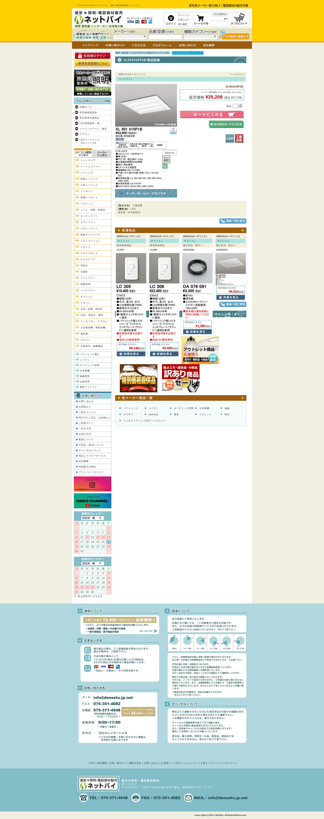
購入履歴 (182, 24)
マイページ (183, 15)
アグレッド (205, 414)
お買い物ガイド (118, 763)
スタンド (86, 247)
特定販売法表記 (87, 466)
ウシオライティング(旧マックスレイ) (144, 420)
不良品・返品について (91, 445)
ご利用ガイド (86, 423)
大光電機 (204, 408)
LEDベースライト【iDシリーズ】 (90, 141)
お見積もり (85, 406)
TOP (92, 763)
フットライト (88, 278)
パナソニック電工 (90, 354)
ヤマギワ (128, 414)
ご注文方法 (85, 428)
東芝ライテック (88, 387)
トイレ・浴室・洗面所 (93, 210)
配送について (86, 439)
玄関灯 (84, 271)
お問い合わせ (86, 401)
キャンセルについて (90, 450)
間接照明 (86, 284)
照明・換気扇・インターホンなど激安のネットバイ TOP (142, 53)
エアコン (85, 134)
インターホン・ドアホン (94, 321)
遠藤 (227, 408)
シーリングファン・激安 (93, 128)
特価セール (86, 107)
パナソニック (130, 408)
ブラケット (87, 203)
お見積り (166, 763)
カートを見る (200, 763)
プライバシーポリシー (91, 472)
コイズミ (154, 408)
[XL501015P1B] (146, 186)
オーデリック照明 (184, 408)
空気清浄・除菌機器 (92, 346)
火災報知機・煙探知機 (93, 327)
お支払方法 (85, 434)
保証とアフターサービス (92, 455)
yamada (153, 414)
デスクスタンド (89, 253)
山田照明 (85, 381)
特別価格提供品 (88, 112)
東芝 (176, 414)
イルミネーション (90, 241)
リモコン (86, 302)
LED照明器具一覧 (90, 123)
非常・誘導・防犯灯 (92, 309)
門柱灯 (84, 265)
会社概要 (84, 461)
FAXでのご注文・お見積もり (95, 417)
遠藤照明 (85, 376)
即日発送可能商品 (90, 118)
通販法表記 (135, 763)
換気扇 (84, 333)
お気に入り (183, 19)
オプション (87, 296)
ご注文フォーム (87, 412)
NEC (227, 414)
